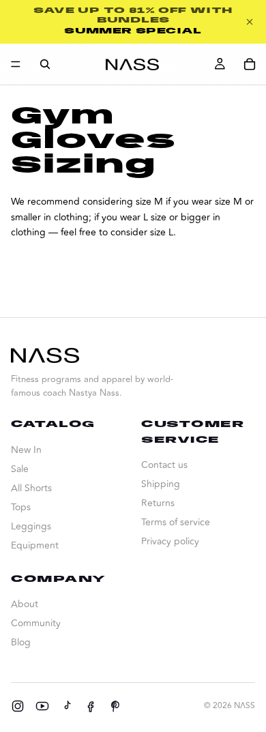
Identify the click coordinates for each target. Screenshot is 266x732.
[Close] (249, 21)
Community (36, 623)
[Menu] (15, 64)
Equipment (35, 545)
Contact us (164, 465)
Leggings (31, 526)
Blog (21, 642)
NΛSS (244, 705)
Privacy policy (170, 541)
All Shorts (31, 488)
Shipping (160, 484)
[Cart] (250, 64)
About (24, 604)
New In (26, 450)
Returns (158, 503)
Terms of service (175, 522)
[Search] (45, 64)
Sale (20, 469)
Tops (21, 507)
